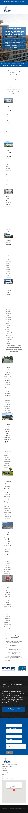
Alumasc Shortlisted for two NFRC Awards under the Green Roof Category (7, 494)
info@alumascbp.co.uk (14, 4)
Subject (7, 733)
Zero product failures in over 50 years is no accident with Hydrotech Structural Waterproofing (7, 600)
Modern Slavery (18, 808)
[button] (14, 790)
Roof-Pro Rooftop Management (8, 200)
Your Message (9, 739)
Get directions (5, 776)
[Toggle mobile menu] (25, 8)
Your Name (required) (11, 723)
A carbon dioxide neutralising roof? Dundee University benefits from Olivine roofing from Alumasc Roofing (7, 384)
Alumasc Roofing (8, 108)
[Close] (20, 783)
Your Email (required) (11, 728)
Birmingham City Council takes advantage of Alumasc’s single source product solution (7, 547)
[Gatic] (9, 668)
